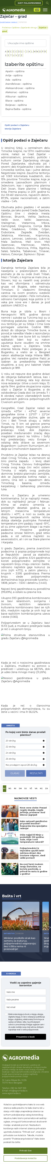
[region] (25, 1131)
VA (36, 788)
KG (41, 788)
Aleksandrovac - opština (20, 88)
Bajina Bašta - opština (18, 109)
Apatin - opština (15, 71)
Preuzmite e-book (25, 1036)
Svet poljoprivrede (29, 3)
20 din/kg (11, 740)
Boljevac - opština (16, 104)
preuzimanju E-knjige (24, 1024)
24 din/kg (11, 752)
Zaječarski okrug (8, 22)
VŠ (31, 788)
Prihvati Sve (25, 1151)
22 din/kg (10, 746)
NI (15, 788)
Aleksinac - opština (16, 92)
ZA (46, 788)
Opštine (15, 27)
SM (20, 788)
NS (9, 788)
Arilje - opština (14, 75)
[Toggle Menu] (45, 9)
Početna (6, 27)
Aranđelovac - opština (18, 83)
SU (25, 788)
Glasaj (14, 773)
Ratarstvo (9, 933)
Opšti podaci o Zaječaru (17, 125)
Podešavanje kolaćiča (25, 1158)
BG (4, 788)
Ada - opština (13, 79)
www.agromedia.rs (11, 1093)
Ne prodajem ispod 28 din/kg (21, 765)
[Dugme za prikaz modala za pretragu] (47, 3)
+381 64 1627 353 (18, 1088)
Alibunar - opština (16, 96)
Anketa (10, 725)
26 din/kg (10, 758)
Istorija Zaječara (13, 129)
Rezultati (36, 773)
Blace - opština (14, 100)
